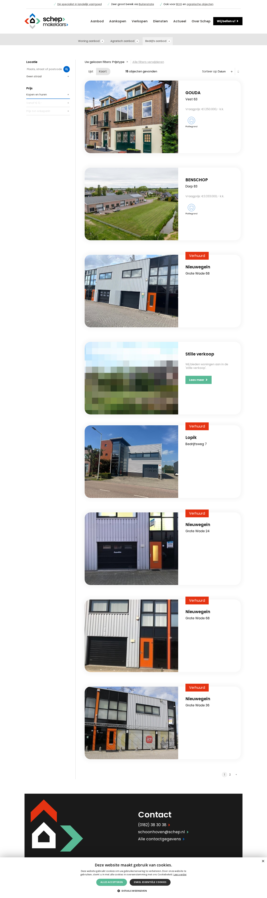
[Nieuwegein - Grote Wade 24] (131, 548)
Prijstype (118, 62)
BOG (179, 4)
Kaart (103, 71)
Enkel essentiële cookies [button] (150, 882)
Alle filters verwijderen (148, 62)
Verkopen (140, 21)
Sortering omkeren (238, 71)
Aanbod (97, 21)
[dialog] (133, 877)
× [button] (263, 861)
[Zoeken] (66, 69)
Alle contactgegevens (161, 839)
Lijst (90, 71)
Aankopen (117, 21)
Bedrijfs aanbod (155, 41)
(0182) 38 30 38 (154, 825)
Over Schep (201, 21)
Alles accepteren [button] (111, 882)
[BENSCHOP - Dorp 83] (131, 204)
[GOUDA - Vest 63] (131, 117)
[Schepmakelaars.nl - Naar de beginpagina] (46, 21)
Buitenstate (146, 4)
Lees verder (180, 874)
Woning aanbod (89, 41)
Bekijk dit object (196, 133)
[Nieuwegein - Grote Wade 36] (131, 723)
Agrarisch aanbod (122, 41)
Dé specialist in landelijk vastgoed (79, 4)
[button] (133, 891)
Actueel (179, 21)
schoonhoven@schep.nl (163, 832)
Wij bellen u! (228, 21)
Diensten (160, 21)
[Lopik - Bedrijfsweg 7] (131, 461)
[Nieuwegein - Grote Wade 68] (131, 291)
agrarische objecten (200, 4)
